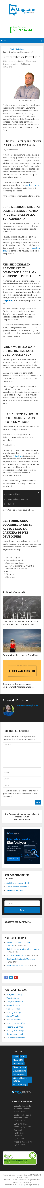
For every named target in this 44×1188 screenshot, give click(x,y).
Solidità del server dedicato (18, 883)
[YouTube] (16, 977)
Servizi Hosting (19, 1071)
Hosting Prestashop (15, 1030)
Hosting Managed (14, 1012)
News (15, 1056)
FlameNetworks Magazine (13, 1175)
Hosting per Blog (13, 1020)
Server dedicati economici (17, 887)
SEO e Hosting (19, 1067)
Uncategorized (19, 1074)
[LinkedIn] (11, 977)
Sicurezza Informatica (15, 1038)
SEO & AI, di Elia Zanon (16, 955)
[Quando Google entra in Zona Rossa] (22, 640)
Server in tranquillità (14, 890)
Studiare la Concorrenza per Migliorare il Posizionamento (18, 685)
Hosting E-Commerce (15, 1027)
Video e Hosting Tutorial (20, 1079)
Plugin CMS (18, 1060)
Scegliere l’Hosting (14, 994)
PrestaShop (18, 1064)
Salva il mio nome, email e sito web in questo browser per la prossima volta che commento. (20, 794)
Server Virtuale (12, 1016)
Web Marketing (11, 64)
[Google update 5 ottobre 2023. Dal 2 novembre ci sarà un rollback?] (22, 607)
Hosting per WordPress (16, 1023)
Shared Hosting (13, 1009)
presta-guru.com (32, 185)
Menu (3, 41)
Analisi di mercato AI (15, 965)
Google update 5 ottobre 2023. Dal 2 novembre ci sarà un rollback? (20, 623)
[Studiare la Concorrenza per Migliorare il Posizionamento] (22, 670)
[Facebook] (6, 977)
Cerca (22, 910)
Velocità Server (12, 998)
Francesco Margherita (13, 61)
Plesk (23, 1056)
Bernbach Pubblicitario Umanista (20, 959)
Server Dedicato (13, 1005)
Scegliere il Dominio (14, 1002)
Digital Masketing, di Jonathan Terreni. (22, 949)
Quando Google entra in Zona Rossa (21, 655)
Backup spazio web (14, 1034)
